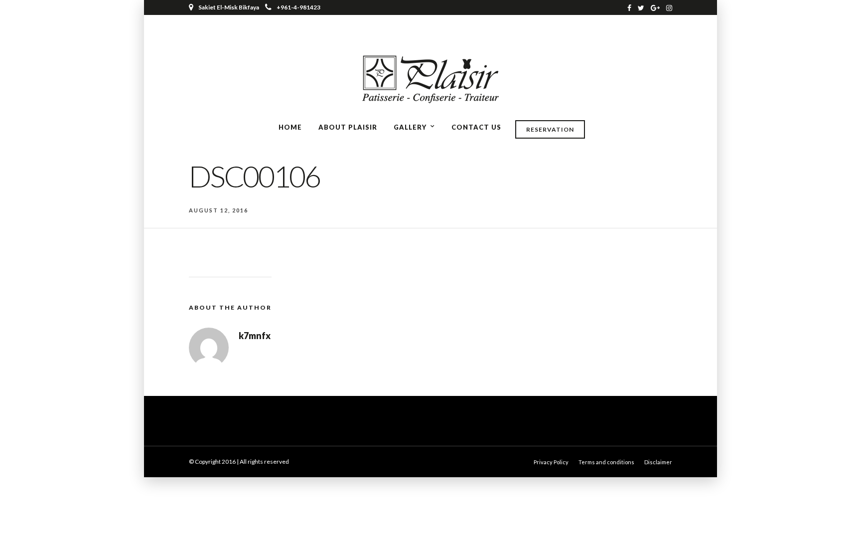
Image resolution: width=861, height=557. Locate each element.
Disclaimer (658, 462)
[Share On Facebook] (16, 535)
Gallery (410, 127)
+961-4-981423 (298, 7)
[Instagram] (669, 7)
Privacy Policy (551, 462)
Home (290, 127)
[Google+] (655, 7)
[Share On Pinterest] (44, 535)
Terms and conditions (606, 462)
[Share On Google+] (60, 535)
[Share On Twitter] (29, 535)
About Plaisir (347, 127)
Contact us (476, 127)
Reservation (550, 129)
